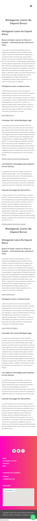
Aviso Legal (16, 512)
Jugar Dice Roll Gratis (8, 294)
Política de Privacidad (27, 512)
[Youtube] (14, 451)
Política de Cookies (8, 515)
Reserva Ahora (4, 520)
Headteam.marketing (29, 515)
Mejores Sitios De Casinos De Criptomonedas (15, 159)
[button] (31, 6)
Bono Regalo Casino (8, 115)
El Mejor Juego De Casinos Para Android (14, 224)
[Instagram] (23, 451)
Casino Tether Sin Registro (10, 328)
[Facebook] (18, 451)
